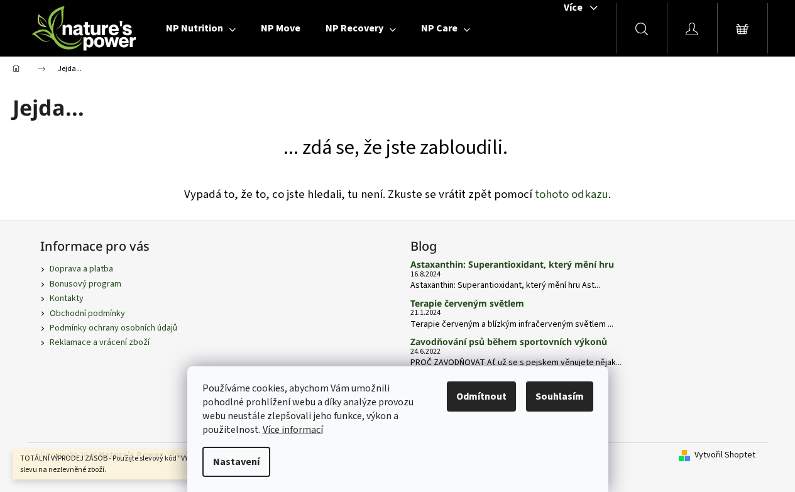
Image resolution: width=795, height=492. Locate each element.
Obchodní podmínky (87, 313)
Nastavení (236, 462)
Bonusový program (85, 284)
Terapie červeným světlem (467, 303)
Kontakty (67, 298)
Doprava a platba (81, 269)
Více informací (293, 430)
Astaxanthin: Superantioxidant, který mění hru (512, 264)
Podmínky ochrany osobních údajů (113, 328)
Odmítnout (481, 396)
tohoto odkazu (571, 194)
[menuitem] (200, 28)
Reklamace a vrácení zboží (100, 342)
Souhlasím (559, 396)
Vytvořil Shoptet (724, 455)
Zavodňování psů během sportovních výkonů (508, 341)
